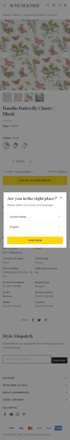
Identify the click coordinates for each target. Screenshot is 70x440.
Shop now (35, 240)
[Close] (61, 198)
